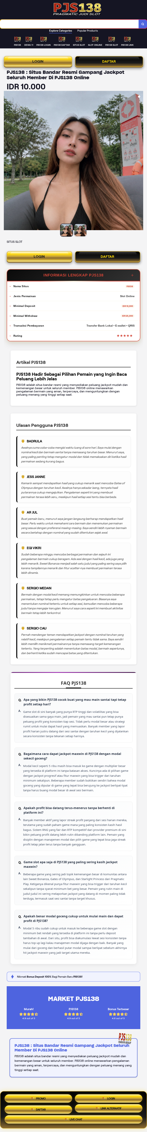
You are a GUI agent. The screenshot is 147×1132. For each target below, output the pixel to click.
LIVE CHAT (76, 1120)
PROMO (41, 1097)
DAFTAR (109, 61)
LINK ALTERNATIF (111, 1108)
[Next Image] (140, 161)
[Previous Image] (7, 161)
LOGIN (38, 61)
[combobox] (69, 24)
